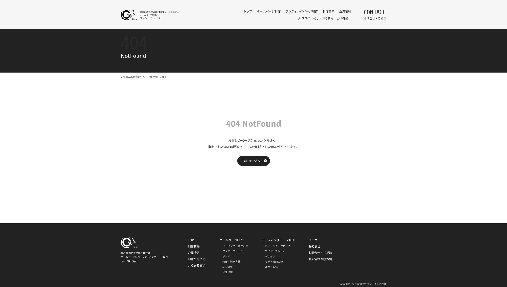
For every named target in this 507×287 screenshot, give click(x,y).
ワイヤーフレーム (232, 251)
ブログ (306, 18)
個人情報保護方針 (320, 259)
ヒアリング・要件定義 (235, 246)
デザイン (227, 256)
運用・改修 (271, 267)
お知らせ (345, 18)
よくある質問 (325, 18)
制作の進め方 (197, 259)
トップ (247, 11)
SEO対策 (227, 267)
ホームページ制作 (269, 11)
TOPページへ (251, 161)
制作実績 (329, 11)
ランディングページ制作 (301, 11)
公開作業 (227, 272)
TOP (191, 240)
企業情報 (345, 11)
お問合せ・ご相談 (320, 253)
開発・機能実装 (231, 261)
